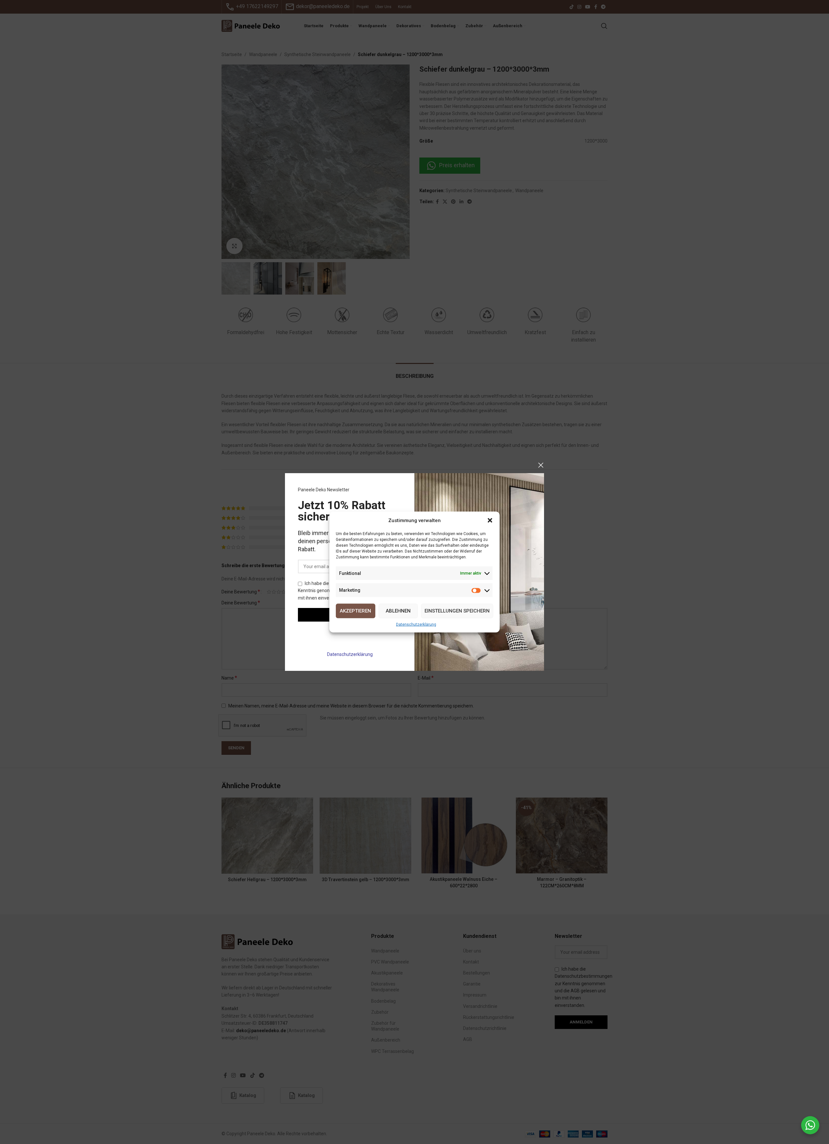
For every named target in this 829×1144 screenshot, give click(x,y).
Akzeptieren (355, 611)
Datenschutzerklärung (350, 654)
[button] (490, 520)
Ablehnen (398, 611)
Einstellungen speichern (457, 611)
